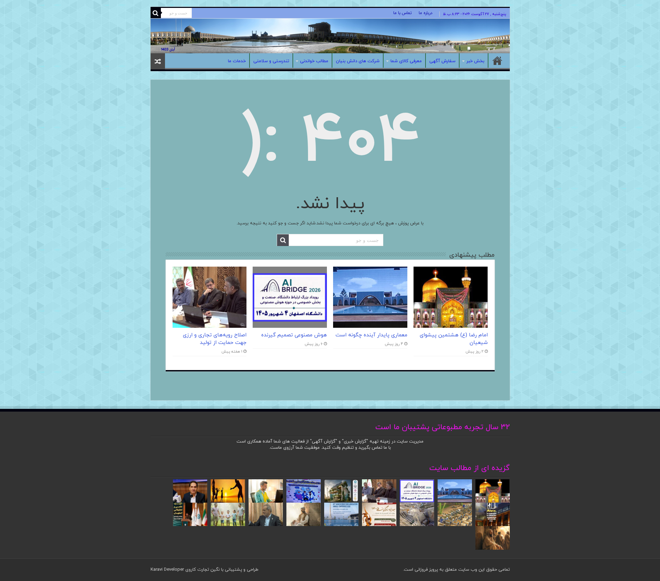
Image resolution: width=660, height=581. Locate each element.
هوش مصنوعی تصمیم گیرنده (294, 335)
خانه (497, 60)
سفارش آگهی (442, 61)
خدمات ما (237, 61)
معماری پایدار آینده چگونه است (371, 335)
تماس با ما (402, 13)
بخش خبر (475, 61)
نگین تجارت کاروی (202, 570)
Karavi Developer (167, 570)
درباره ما (425, 13)
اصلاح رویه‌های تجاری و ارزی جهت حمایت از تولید (214, 338)
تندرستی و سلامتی (271, 61)
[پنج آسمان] (330, 36)
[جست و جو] (156, 13)
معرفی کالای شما (406, 61)
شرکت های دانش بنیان (358, 61)
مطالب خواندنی (314, 61)
